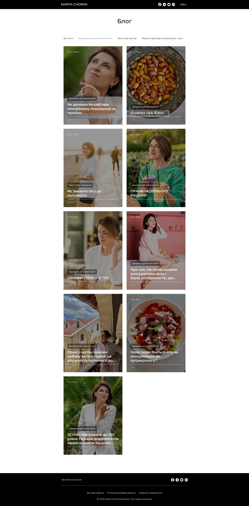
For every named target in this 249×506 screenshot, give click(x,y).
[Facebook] (159, 4)
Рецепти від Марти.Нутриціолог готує (162, 38)
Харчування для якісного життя (95, 38)
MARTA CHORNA (74, 4)
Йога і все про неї (127, 38)
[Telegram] (164, 4)
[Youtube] (169, 4)
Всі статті (68, 38)
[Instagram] (173, 4)
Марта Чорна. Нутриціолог (80, 185)
